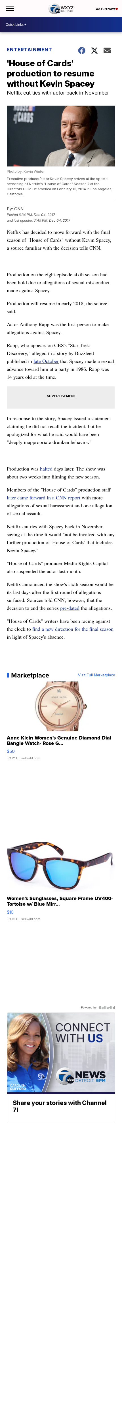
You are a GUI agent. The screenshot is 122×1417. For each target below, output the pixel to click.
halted (46, 468)
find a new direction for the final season (72, 628)
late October (46, 361)
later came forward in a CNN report (44, 497)
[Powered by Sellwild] (107, 1008)
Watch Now (105, 8)
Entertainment (29, 49)
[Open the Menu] (9, 8)
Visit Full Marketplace (96, 675)
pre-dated (69, 607)
